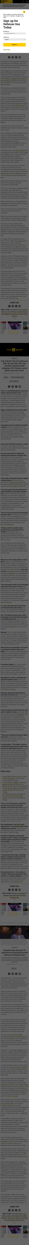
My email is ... (6, 31)
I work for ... (6, 37)
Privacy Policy (6, 49)
